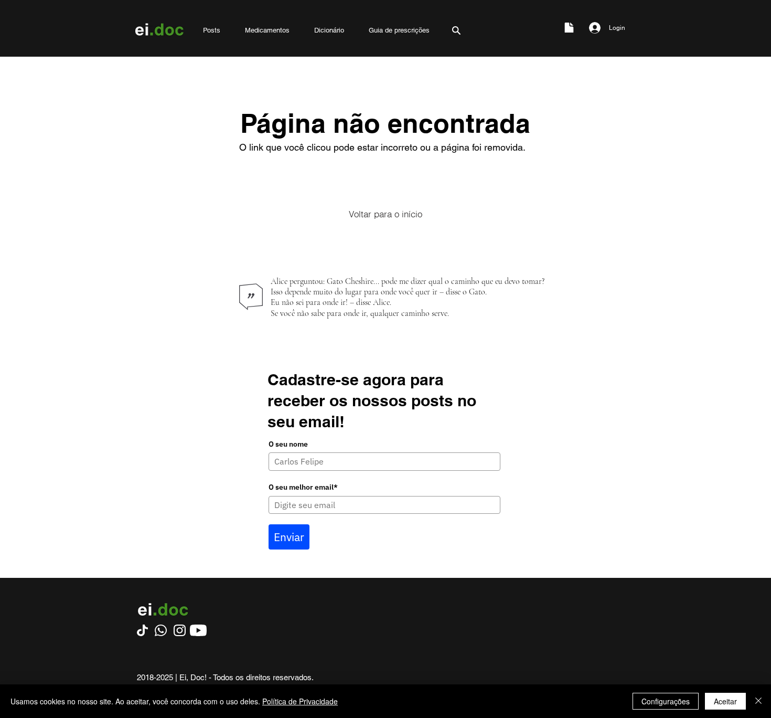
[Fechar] (758, 701)
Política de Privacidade (300, 701)
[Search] (456, 30)
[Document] (569, 28)
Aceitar (725, 701)
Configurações (665, 701)
